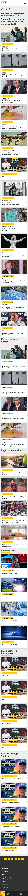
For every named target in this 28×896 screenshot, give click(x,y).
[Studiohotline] (22, 859)
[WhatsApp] (5, 859)
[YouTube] (16, 859)
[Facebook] (9, 859)
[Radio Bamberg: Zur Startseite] (12, 2)
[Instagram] (12, 859)
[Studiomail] (19, 859)
